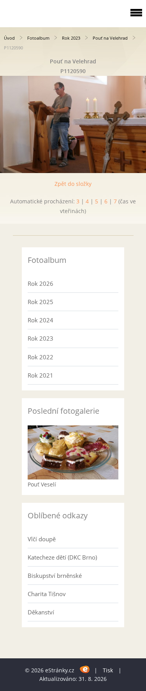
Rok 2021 (40, 375)
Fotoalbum (38, 38)
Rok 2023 (71, 38)
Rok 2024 (40, 320)
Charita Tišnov (47, 594)
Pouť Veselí (42, 484)
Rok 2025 (40, 302)
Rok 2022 (40, 357)
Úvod (9, 38)
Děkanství (41, 612)
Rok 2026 (40, 283)
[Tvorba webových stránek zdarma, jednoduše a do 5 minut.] (85, 669)
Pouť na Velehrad (110, 38)
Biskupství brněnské (55, 575)
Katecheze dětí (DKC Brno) (62, 557)
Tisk (108, 670)
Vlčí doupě (42, 539)
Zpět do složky (73, 183)
